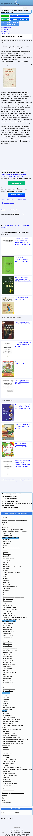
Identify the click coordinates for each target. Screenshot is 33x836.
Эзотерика (6, 713)
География (6, 603)
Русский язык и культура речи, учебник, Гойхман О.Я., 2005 (22, 382)
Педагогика (6, 564)
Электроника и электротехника (12, 719)
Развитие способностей (10, 759)
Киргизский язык (7, 684)
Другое (4, 797)
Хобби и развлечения (9, 717)
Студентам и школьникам (10, 609)
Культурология (7, 611)
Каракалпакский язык (9, 689)
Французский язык (8, 625)
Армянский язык (7, 640)
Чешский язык (7, 666)
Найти (3, 800)
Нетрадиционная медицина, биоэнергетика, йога (17, 769)
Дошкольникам (7, 535)
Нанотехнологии (8, 723)
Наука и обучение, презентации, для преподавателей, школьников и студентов (14, 530)
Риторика (5, 574)
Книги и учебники (7, 533)
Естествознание (7, 605)
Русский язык (7, 541)
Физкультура (6, 590)
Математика (6, 539)
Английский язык (8, 623)
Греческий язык (7, 658)
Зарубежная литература (10, 607)
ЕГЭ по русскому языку (9, 498)
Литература (6, 543)
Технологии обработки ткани (11, 737)
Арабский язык (7, 652)
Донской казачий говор (9, 672)
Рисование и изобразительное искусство (15, 617)
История (5, 578)
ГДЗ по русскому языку (9, 496)
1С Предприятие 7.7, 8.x (10, 773)
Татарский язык (7, 642)
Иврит (4, 674)
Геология (5, 747)
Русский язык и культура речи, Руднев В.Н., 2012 (22, 298)
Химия (5, 550)
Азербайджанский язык (10, 650)
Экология (5, 595)
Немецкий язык (7, 629)
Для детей (6, 556)
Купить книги (16, 195)
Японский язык (7, 670)
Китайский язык (7, 676)
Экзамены (5, 527)
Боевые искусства (8, 790)
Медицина (6, 765)
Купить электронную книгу (19, 19)
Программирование (9, 763)
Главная (4, 517)
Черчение (6, 580)
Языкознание (7, 680)
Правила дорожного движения (12, 566)
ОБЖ (4, 576)
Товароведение (7, 709)
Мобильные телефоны (9, 733)
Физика (5, 545)
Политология (6, 554)
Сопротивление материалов (11, 619)
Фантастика (6, 771)
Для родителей (7, 613)
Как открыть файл (6, 27)
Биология (5, 552)
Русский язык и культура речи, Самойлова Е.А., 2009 (23, 323)
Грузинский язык (7, 682)
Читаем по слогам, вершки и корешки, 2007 (23, 362)
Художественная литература (11, 572)
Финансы (5, 701)
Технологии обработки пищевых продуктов (15, 739)
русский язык (25, 225)
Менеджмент (6, 695)
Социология (6, 562)
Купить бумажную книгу (19, 16)
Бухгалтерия (6, 703)
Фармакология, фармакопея (11, 721)
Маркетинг (6, 697)
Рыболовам (6, 779)
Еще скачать (5, 19)
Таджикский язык (8, 691)
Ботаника (5, 570)
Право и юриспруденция (10, 586)
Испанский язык (7, 627)
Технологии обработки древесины (13, 741)
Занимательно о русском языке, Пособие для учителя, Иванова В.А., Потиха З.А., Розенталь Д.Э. (23, 241)
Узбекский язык (7, 644)
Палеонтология (7, 601)
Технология (6, 560)
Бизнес (5, 705)
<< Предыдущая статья (8, 479)
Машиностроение (8, 753)
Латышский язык (8, 660)
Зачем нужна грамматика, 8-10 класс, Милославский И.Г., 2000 (22, 426)
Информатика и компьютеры (11, 547)
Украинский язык (8, 635)
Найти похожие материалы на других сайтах (10, 23)
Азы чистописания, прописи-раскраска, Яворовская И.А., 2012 (21, 445)
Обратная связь (6, 802)
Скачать (5, 16)
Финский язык (7, 678)
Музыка (5, 592)
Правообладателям (8, 203)
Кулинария (6, 788)
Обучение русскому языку (10, 501)
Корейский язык (7, 646)
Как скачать (4, 29)
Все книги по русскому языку (11, 493)
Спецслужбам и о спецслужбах (12, 767)
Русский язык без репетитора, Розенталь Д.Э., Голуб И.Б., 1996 (21, 259)
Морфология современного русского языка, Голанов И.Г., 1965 (23, 344)
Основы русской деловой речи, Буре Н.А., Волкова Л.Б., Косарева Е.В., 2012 (22, 406)
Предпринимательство (9, 707)
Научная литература (9, 615)
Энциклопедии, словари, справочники (13, 793)
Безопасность (7, 785)
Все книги (5, 795)
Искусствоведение (8, 558)
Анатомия (6, 568)
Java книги (6, 751)
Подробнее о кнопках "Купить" (13, 36)
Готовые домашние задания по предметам (14, 520)
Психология (6, 582)
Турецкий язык (7, 654)
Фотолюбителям (7, 715)
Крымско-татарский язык (10, 648)
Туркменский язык (8, 687)
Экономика (6, 699)
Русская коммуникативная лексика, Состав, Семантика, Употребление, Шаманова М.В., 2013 (23, 463)
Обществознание (8, 599)
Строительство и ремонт (10, 735)
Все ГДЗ (4, 522)
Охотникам (6, 731)
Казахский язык (7, 656)
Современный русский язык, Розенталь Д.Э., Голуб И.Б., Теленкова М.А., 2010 (23, 279)
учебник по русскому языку (12, 225)
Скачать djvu (16, 183)
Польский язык (7, 662)
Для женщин (6, 755)
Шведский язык (7, 668)
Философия (6, 584)
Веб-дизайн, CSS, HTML (10, 775)
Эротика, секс (7, 781)
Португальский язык (9, 664)
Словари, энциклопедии (10, 783)
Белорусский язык (8, 637)
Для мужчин (6, 777)
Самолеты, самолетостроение (12, 729)
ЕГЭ (3, 524)
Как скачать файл (7, 199)
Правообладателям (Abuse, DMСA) (6, 32)
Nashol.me (6, 832)
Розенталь (4, 227)
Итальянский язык (8, 631)
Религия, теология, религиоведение (13, 597)
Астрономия (6, 588)
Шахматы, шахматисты (9, 761)
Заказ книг (6, 749)
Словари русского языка (10, 507)
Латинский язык (7, 633)
